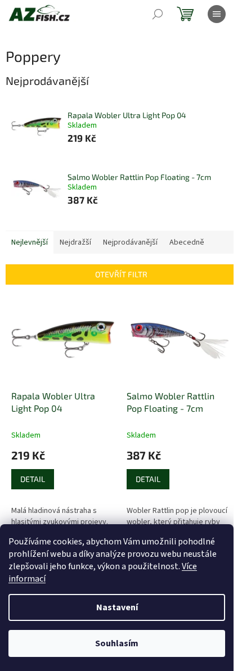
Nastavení (117, 607)
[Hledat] (157, 14)
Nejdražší (75, 242)
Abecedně (186, 242)
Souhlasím (116, 643)
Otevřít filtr (121, 274)
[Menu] (216, 14)
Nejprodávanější (130, 242)
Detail (32, 479)
